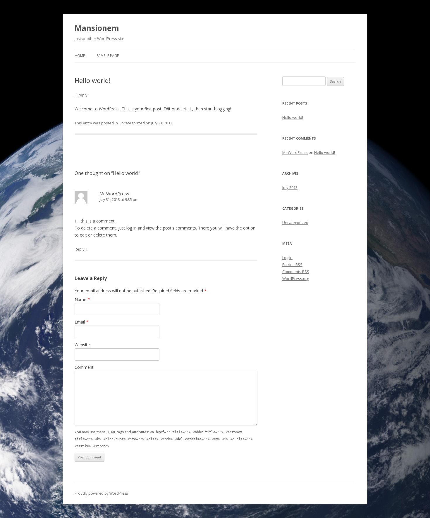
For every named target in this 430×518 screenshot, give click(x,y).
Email (81, 322)
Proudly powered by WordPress (101, 493)
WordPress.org (295, 278)
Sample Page (108, 55)
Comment (84, 367)
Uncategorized (132, 123)
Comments (295, 271)
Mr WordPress (114, 194)
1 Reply (81, 95)
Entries (292, 264)
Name (82, 299)
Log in (287, 257)
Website (82, 344)
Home (80, 55)
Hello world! (292, 117)
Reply (80, 249)
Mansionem (97, 28)
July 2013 (289, 187)
